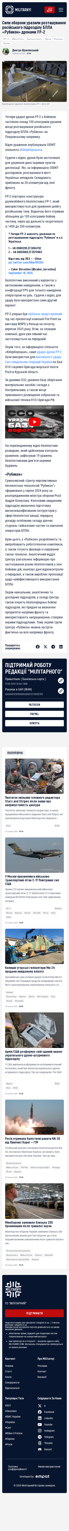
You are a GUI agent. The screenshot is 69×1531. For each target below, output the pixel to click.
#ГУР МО (24, 1167)
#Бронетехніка (11, 1255)
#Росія (45, 913)
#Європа (18, 913)
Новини (9, 1365)
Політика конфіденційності (17, 1467)
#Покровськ (58, 39)
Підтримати (34, 1313)
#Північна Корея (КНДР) (40, 1167)
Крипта (34, 723)
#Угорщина (19, 1001)
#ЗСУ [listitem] (8, 1405)
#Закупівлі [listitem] (11, 1411)
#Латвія (27, 913)
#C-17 (8, 908)
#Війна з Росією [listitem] (13, 1433)
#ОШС (57, 1084)
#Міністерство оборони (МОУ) (17, 1259)
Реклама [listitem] (42, 1365)
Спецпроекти (12, 1382)
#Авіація (58, 908)
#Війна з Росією (18, 39)
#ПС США (36, 913)
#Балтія (9, 913)
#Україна (6, 43)
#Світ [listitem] (8, 1427)
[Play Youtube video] (34, 421)
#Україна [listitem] (10, 1422)
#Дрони (48, 39)
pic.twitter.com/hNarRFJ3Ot (26, 262)
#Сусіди (9, 1001)
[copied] (61, 681)
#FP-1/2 (6, 39)
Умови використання (49, 1466)
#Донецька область (34, 39)
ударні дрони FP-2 (49, 352)
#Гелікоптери (11, 997)
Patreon (34, 704)
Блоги (8, 1376)
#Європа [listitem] (10, 1438)
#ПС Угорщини (42, 997)
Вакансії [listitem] (42, 1376)
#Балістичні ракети (13, 1163)
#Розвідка (56, 1167)
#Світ (8, 826)
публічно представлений (45, 314)
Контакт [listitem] (42, 1371)
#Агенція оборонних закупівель (18, 1251)
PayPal (34, 714)
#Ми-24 (31, 997)
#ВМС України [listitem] (12, 1416)
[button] (60, 9)
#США (57, 826)
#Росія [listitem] (8, 1444)
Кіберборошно (31, 150)
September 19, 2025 (20, 273)
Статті (8, 1371)
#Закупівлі (49, 1255)
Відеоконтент (12, 1388)
